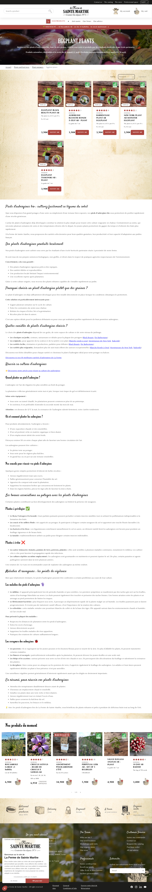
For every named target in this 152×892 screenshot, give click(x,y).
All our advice (132, 850)
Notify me (54, 132)
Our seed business (87, 841)
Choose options (43, 783)
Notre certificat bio (88, 864)
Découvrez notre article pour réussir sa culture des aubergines (34, 371)
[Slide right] (80, 792)
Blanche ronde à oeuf (78, 341)
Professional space (131, 2)
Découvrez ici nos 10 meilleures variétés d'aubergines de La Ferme (34, 358)
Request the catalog (135, 844)
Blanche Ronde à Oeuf (99, 348)
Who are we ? (86, 837)
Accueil (8, 67)
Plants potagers (38, 67)
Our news (84, 850)
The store (118, 2)
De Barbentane (101, 337)
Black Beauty (88, 337)
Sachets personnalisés (89, 873)
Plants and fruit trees (21, 67)
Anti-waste (76, 21)
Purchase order (133, 847)
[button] (55, 21)
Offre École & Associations (91, 870)
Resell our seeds (87, 867)
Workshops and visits (89, 844)
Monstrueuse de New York (100, 341)
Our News (87, 21)
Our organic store (87, 847)
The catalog (108, 2)
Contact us (98, 2)
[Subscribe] (142, 870)
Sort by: (113, 77)
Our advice (98, 21)
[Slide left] (72, 792)
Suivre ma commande (136, 837)
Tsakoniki (116, 341)
